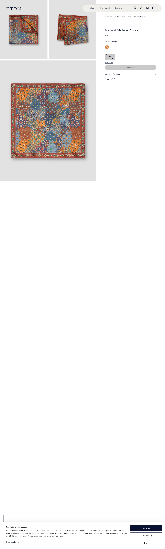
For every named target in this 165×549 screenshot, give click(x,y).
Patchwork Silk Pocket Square (136, 17)
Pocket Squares (120, 17)
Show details (11, 542)
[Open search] (135, 8)
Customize (145, 536)
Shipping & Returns (112, 79)
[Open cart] (153, 8)
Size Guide (109, 63)
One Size (110, 57)
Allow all (146, 528)
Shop (92, 8)
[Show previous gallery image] (3, 520)
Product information (112, 74)
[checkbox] (153, 31)
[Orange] (107, 47)
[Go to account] (141, 8)
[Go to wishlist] (147, 8)
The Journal (105, 8)
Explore (118, 8)
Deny (146, 543)
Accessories (108, 17)
